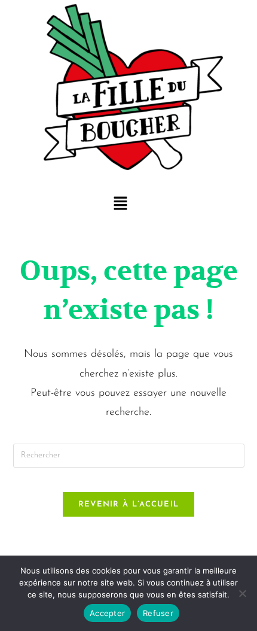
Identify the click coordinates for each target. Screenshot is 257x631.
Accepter (107, 613)
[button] (120, 205)
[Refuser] (242, 593)
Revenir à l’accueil (128, 504)
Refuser (158, 613)
